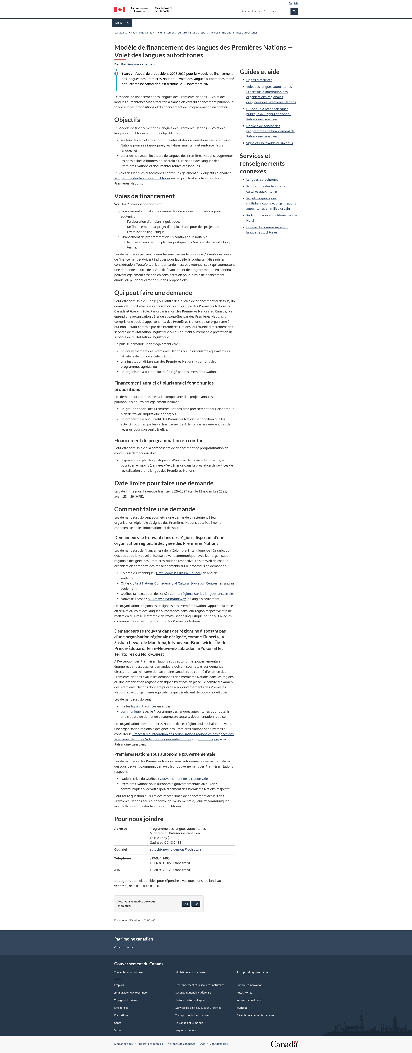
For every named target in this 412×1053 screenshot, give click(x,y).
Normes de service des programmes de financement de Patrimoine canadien (270, 131)
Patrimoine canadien (143, 32)
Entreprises (121, 1007)
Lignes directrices (259, 80)
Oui (186, 903)
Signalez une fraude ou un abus (269, 143)
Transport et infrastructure (192, 1015)
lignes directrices (143, 706)
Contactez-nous (123, 947)
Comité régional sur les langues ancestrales (202, 593)
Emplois (119, 985)
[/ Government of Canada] (143, 10)
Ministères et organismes (190, 972)
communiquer (131, 711)
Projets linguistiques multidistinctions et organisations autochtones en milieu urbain (271, 203)
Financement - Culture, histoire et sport (184, 32)
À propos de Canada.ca (182, 1044)
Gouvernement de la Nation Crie (184, 778)
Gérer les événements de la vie (255, 1015)
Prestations (121, 1015)
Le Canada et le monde (189, 1023)
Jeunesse (242, 1007)
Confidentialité (219, 1044)
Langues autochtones (262, 179)
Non (195, 903)
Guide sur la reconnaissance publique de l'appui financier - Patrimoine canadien (268, 114)
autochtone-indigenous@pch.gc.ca (175, 849)
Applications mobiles (150, 1044)
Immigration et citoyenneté (131, 992)
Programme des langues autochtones (234, 32)
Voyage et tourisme (126, 1000)
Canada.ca (121, 32)
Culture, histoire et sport (190, 1000)
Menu (123, 23)
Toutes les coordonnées (128, 972)
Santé (117, 1023)
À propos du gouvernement (253, 972)
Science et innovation (249, 985)
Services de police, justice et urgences (198, 1007)
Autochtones (244, 992)
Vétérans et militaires (249, 1000)
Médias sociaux (123, 1044)
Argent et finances (186, 1030)
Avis (202, 1044)
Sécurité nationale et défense (193, 992)
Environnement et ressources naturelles (199, 985)
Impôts (118, 1030)
